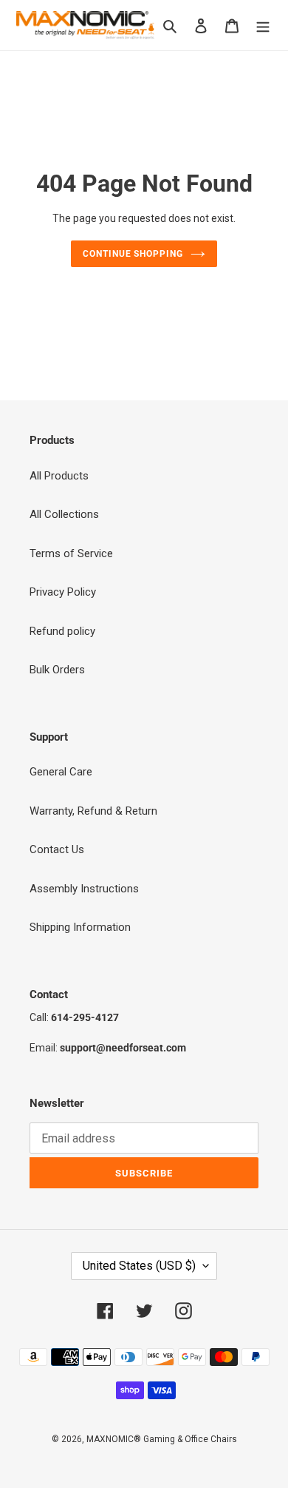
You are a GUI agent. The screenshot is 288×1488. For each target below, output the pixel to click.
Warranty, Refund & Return (93, 811)
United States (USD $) (139, 1266)
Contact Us (57, 849)
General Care (61, 771)
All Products (59, 475)
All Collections (64, 514)
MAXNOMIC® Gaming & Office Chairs (161, 1439)
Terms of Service (71, 553)
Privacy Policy (63, 592)
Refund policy (62, 631)
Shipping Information (80, 927)
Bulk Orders (57, 669)
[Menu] (262, 25)
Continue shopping (133, 254)
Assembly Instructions (84, 888)
